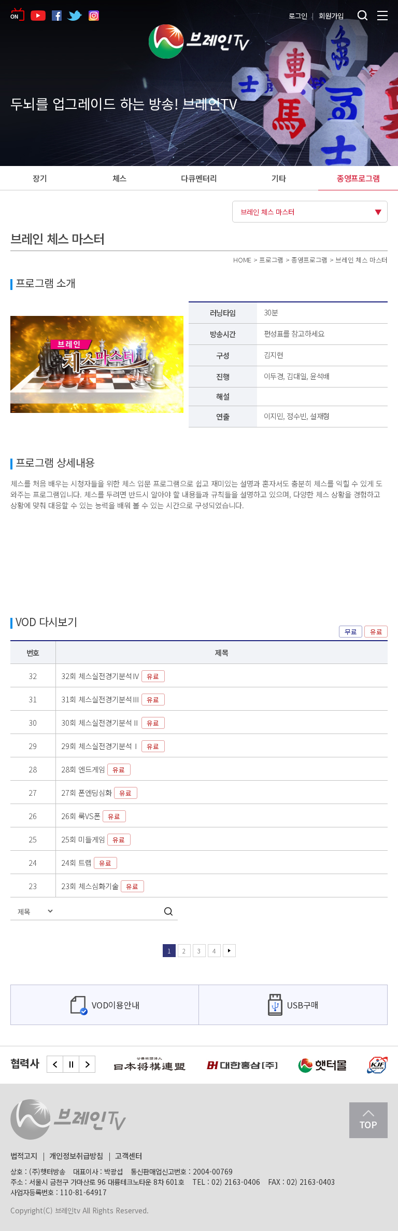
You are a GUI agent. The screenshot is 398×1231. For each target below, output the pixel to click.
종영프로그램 (358, 178)
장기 (40, 178)
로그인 (298, 15)
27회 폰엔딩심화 (96, 792)
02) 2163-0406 (235, 1182)
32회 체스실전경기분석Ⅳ (110, 675)
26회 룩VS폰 (91, 815)
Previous (55, 1064)
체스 (119, 178)
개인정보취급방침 (76, 1155)
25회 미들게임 (93, 839)
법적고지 (23, 1155)
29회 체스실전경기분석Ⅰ (110, 745)
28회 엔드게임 (93, 769)
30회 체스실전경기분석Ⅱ (110, 722)
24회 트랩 (86, 862)
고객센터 (128, 1155)
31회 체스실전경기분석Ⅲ (110, 699)
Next (87, 1064)
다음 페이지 (229, 950)
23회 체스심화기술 (100, 885)
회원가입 (331, 15)
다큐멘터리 (199, 178)
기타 (279, 178)
